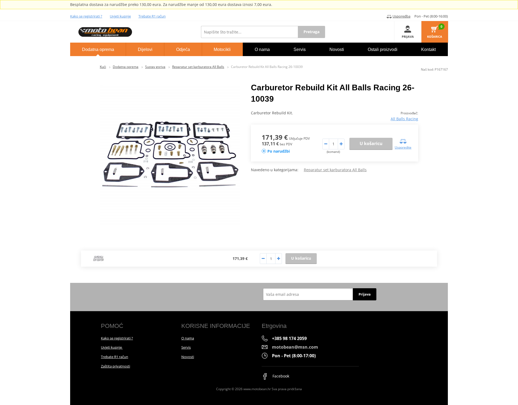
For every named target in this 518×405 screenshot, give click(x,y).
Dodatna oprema (125, 66)
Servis (186, 347)
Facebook (280, 376)
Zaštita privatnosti (115, 366)
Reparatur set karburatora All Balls (198, 66)
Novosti (187, 356)
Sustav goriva (155, 66)
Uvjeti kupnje (120, 16)
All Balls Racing (404, 118)
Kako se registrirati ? (86, 16)
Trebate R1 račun (152, 16)
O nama (187, 338)
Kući (103, 66)
